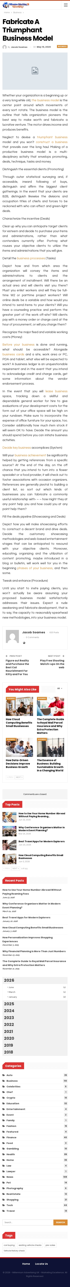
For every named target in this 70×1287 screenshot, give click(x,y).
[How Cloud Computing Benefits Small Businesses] (19, 706)
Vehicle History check (14, 1250)
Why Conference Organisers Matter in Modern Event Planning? (42, 829)
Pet (9, 1182)
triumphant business (52, 137)
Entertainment (16, 1109)
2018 (8, 1052)
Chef (10, 1092)
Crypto (11, 1097)
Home (10, 1160)
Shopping (12, 1199)
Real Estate (14, 1194)
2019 (8, 1045)
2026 (9, 980)
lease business (56, 391)
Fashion (11, 1126)
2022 (9, 1024)
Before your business (18, 344)
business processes (31, 258)
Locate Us (41, 1264)
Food (10, 1143)
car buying (9, 1245)
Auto (10, 1075)
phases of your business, (35, 568)
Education (13, 1103)
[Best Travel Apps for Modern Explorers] (9, 845)
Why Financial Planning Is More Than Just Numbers (34, 951)
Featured (12, 1131)
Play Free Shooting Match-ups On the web (52, 664)
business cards (13, 354)
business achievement (30, 455)
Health (11, 1154)
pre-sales (50, 1245)
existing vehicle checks (30, 1245)
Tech (10, 1205)
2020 (9, 1038)
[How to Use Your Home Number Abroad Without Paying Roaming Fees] (9, 817)
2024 (9, 1011)
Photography (15, 1188)
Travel (11, 1211)
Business (62, 46)
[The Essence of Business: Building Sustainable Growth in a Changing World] (50, 747)
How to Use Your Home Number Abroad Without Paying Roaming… (42, 815)
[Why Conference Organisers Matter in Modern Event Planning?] (9, 831)
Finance (11, 1137)
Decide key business (16, 447)
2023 (9, 1018)
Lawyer (11, 1171)
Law (9, 1165)
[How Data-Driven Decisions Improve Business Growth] (19, 747)
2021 (8, 1031)
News (10, 1177)
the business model (45, 100)
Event (10, 1114)
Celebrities (13, 1086)
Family (11, 1120)
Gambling (13, 1148)
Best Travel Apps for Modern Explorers (42, 841)
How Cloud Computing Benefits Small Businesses (41, 857)
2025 (9, 1004)
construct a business (52, 142)
